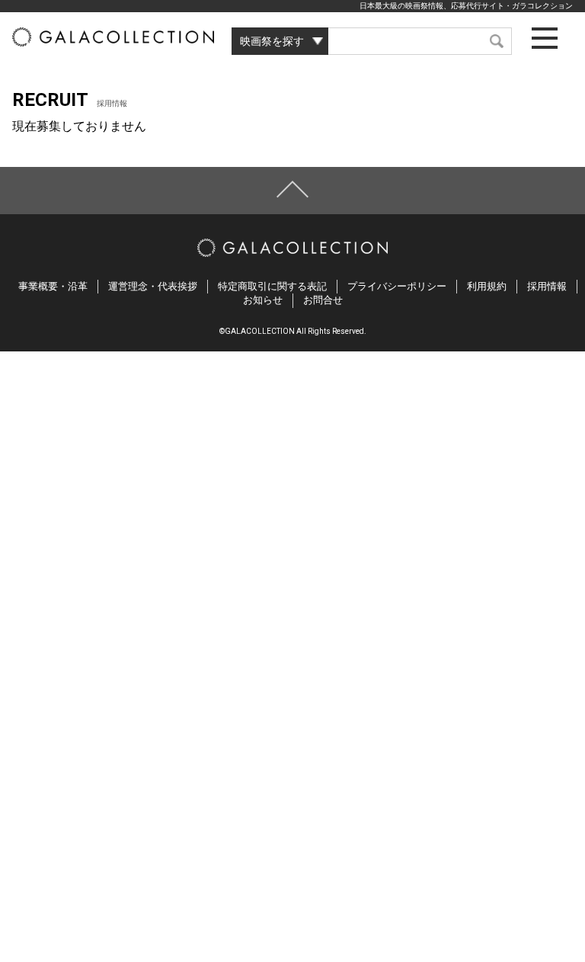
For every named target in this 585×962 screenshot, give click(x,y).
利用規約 (487, 286)
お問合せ (323, 300)
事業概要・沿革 (53, 286)
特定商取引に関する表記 (272, 286)
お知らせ (263, 300)
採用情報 (547, 286)
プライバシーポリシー (396, 286)
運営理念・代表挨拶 (152, 286)
